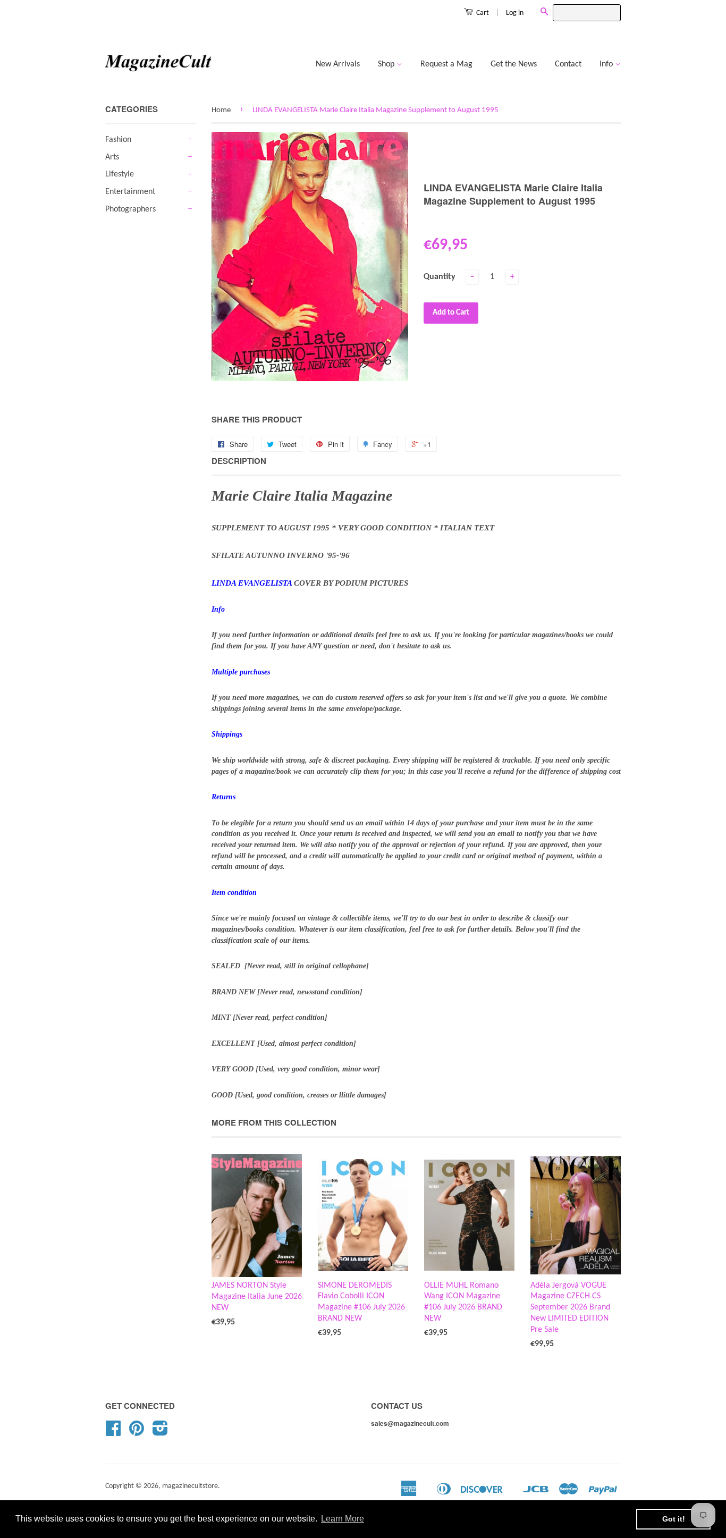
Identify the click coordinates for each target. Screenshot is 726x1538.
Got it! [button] (673, 1519)
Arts (112, 157)
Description (239, 461)
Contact (568, 64)
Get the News (514, 64)
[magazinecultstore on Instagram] (160, 1432)
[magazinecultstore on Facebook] (113, 1432)
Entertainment (130, 192)
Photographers (130, 209)
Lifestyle (119, 174)
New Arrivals (338, 64)
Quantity (439, 277)
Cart (482, 13)
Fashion (118, 140)
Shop (387, 64)
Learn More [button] (342, 1518)
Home (221, 110)
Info (607, 64)
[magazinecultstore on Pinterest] (137, 1432)
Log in (515, 13)
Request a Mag (446, 64)
